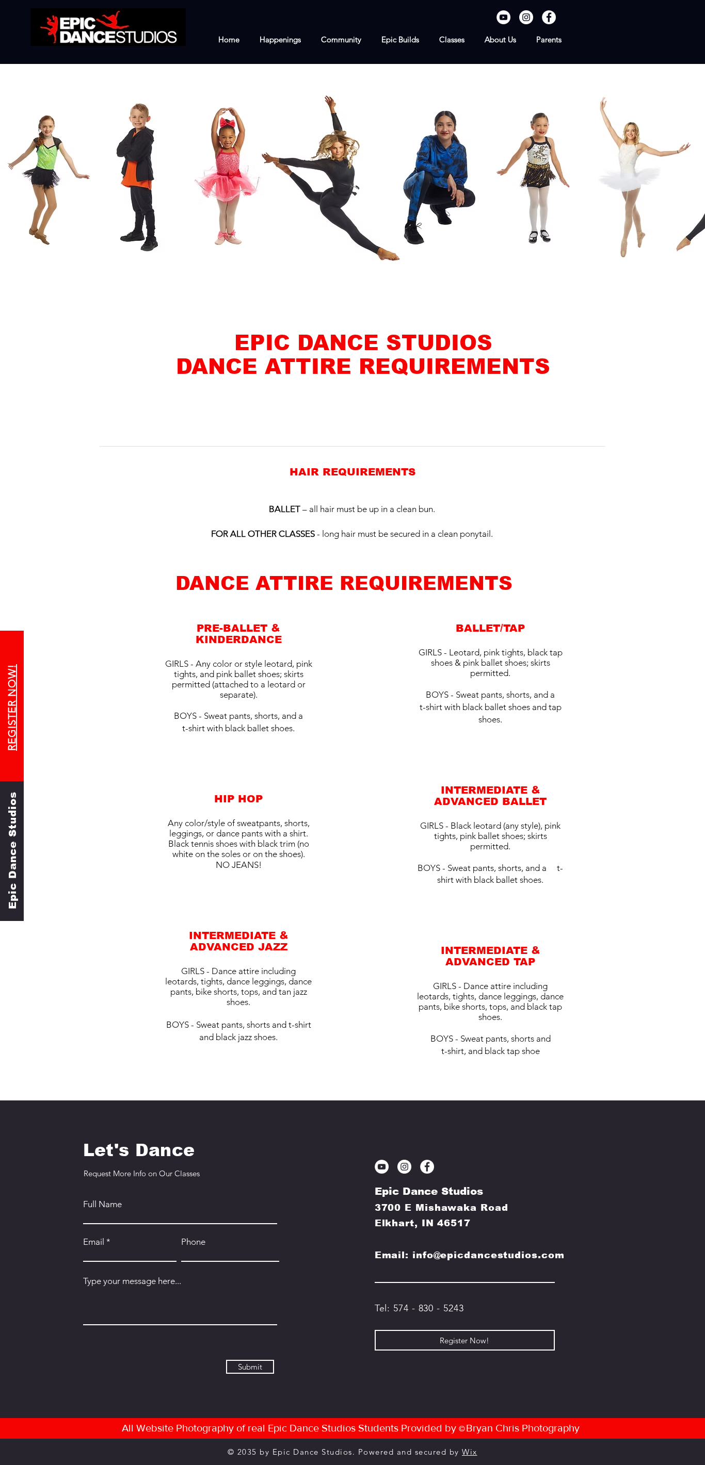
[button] (451, 40)
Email (93, 1242)
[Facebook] (549, 17)
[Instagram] (526, 17)
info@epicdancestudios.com (488, 1255)
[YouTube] (503, 17)
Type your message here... (132, 1281)
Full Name (102, 1204)
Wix (469, 1452)
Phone (193, 1242)
